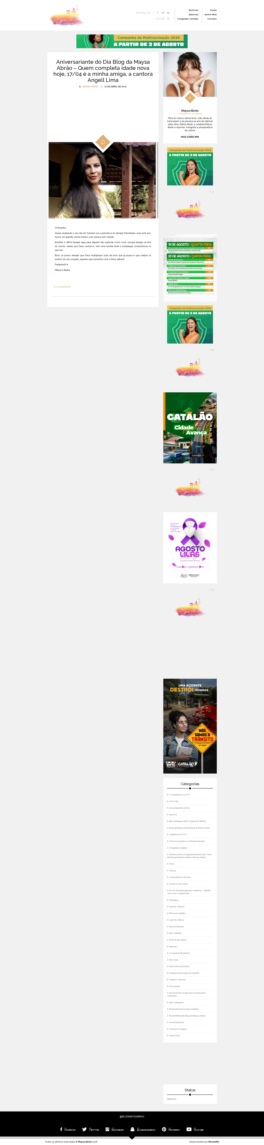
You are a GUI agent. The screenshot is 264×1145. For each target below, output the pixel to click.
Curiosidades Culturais (180, 877)
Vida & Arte (174, 1035)
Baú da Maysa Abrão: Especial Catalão (187, 821)
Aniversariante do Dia (179, 808)
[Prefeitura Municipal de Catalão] (190, 428)
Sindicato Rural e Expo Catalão (184, 1009)
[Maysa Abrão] (66, 15)
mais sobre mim (190, 137)
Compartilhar (62, 286)
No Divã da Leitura (178, 940)
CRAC (171, 864)
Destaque (173, 900)
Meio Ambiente (176, 926)
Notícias (193, 10)
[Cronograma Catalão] (190, 267)
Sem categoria (176, 1002)
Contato (212, 19)
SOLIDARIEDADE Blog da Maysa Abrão (187, 1016)
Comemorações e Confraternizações (187, 841)
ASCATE (173, 815)
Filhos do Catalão (177, 913)
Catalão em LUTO (178, 834)
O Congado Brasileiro (179, 953)
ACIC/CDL (174, 801)
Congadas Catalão (187, 19)
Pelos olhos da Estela (179, 966)
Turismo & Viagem (178, 1029)
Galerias (193, 14)
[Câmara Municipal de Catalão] (190, 547)
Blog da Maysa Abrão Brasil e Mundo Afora (189, 828)
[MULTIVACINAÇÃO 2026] (132, 41)
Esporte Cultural (176, 906)
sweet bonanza (176, 1022)
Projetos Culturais (177, 979)
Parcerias (173, 960)
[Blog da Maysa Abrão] (190, 209)
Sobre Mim (211, 14)
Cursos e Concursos (178, 884)
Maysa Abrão (91, 86)
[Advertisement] (103, 109)
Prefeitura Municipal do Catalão (184, 973)
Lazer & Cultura (176, 920)
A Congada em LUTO (179, 795)
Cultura (172, 870)
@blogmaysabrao (132, 1116)
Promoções (174, 986)
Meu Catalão (175, 933)
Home (213, 10)
